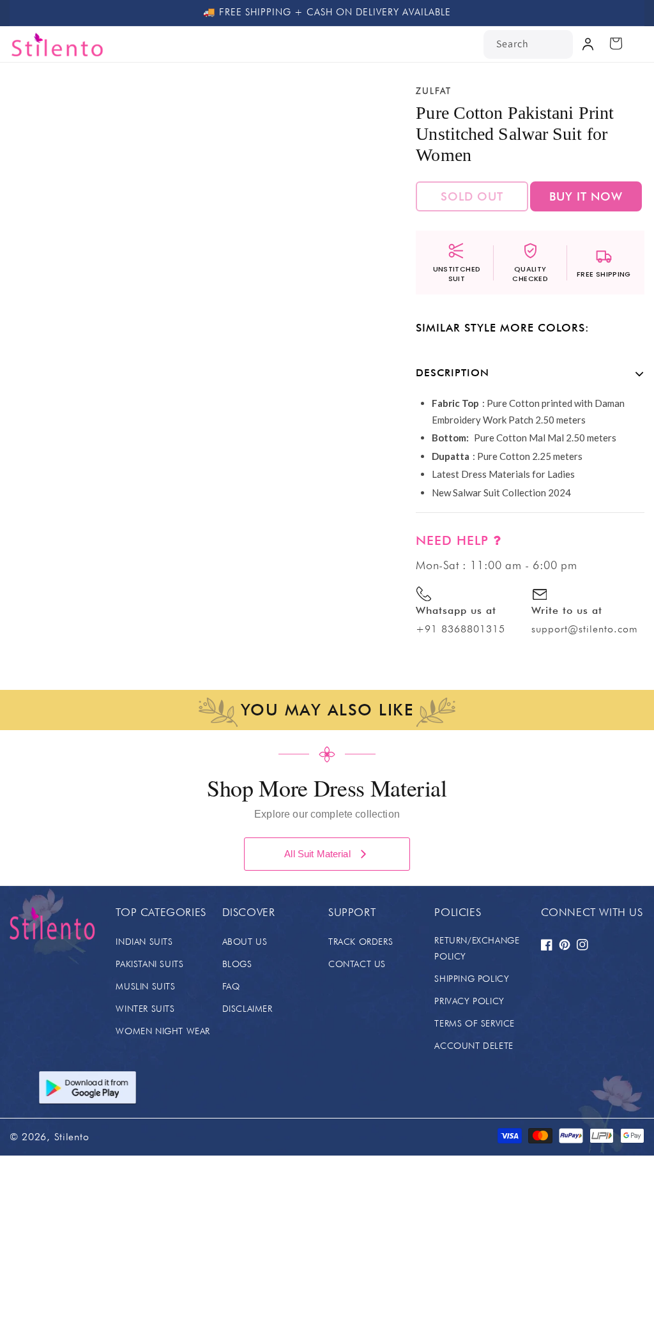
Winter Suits (145, 1009)
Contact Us (357, 964)
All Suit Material (317, 853)
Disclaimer (247, 1009)
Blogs (237, 964)
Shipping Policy (471, 979)
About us (245, 941)
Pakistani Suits (149, 964)
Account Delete (473, 1046)
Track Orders (360, 941)
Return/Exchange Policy (476, 948)
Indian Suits (144, 941)
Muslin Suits (145, 986)
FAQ (231, 986)
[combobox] (528, 44)
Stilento (71, 1137)
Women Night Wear (163, 1031)
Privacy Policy (469, 1001)
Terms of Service (474, 1023)
